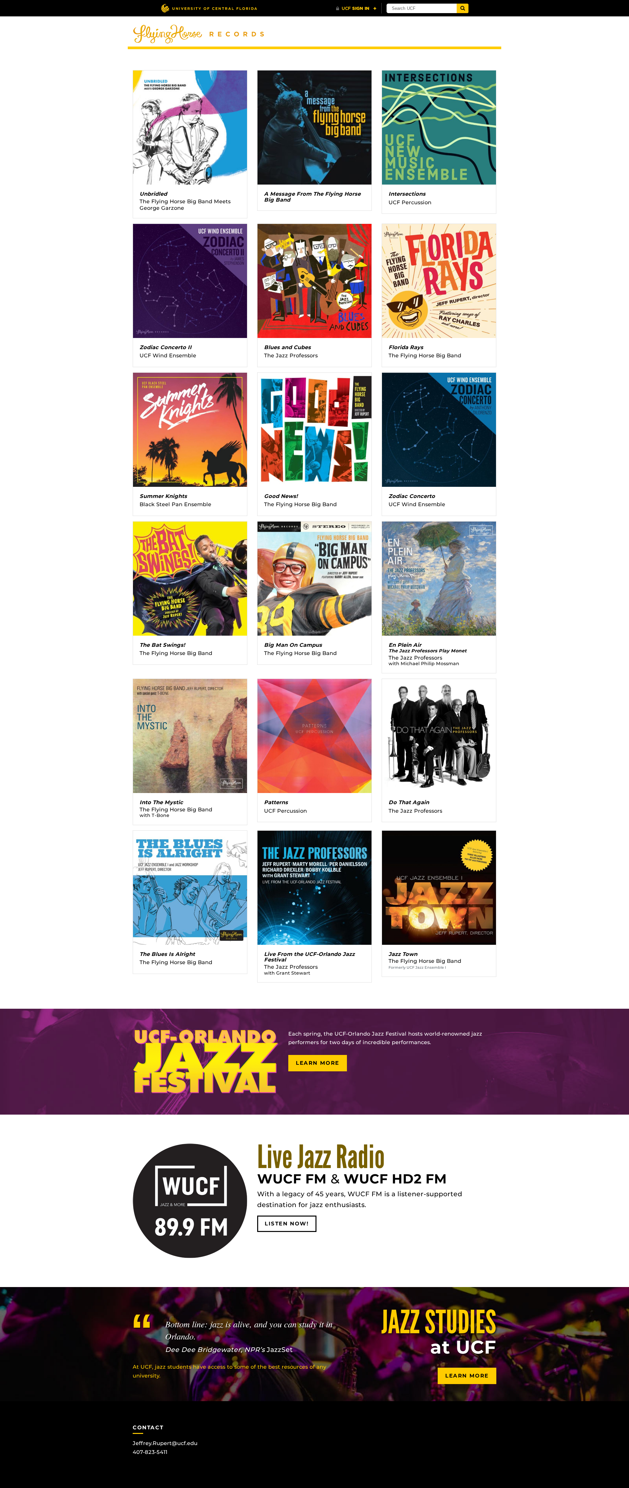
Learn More (317, 1063)
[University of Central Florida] (209, 8)
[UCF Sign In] (356, 8)
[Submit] (462, 8)
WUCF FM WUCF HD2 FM (352, 1171)
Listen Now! (287, 1223)
